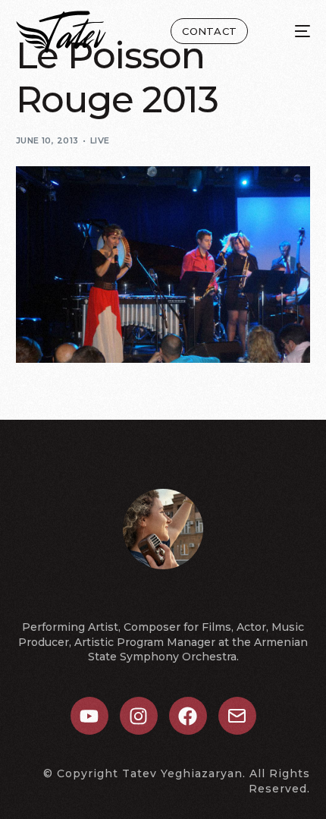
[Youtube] (89, 716)
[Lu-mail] (237, 716)
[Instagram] (139, 716)
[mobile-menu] (293, 31)
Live (100, 140)
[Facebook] (188, 716)
